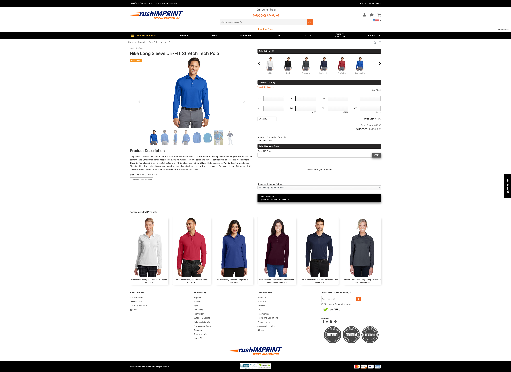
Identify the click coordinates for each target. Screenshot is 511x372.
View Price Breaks (265, 87)
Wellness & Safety (202, 322)
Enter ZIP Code (264, 151)
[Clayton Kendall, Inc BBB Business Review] (249, 369)
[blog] (331, 321)
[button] (507, 186)
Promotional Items (202, 326)
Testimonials (503, 29)
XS (259, 98)
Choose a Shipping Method (270, 184)
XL (259, 108)
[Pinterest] (335, 321)
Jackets (197, 301)
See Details (172, 3)
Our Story (261, 301)
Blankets (198, 330)
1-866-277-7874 (266, 15)
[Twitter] (327, 321)
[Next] (244, 101)
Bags (196, 306)
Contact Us (137, 297)
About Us (261, 297)
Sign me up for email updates (337, 304)
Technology (199, 314)
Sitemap (261, 330)
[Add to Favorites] (380, 43)
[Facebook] (323, 321)
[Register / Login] (364, 15)
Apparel (197, 297)
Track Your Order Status (369, 3)
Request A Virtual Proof (142, 180)
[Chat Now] (372, 15)
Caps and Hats (200, 334)
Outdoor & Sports (202, 318)
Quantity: (263, 119)
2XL (291, 108)
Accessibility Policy (266, 326)
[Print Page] (375, 43)
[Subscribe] (358, 299)
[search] (310, 22)
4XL (356, 108)
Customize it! (276, 198)
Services (261, 306)
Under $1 (198, 338)
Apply (376, 155)
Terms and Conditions (267, 318)
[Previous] (139, 101)
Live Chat (137, 301)
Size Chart (376, 90)
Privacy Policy (264, 322)
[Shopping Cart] (379, 15)
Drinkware (198, 310)
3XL (324, 108)
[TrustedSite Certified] (332, 310)
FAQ (259, 310)
